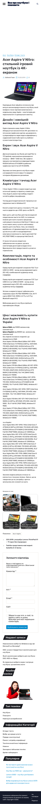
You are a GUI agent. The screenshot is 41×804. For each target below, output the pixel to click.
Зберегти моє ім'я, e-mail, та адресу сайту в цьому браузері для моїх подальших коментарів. (21, 618)
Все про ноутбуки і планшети (18, 4)
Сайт (8, 607)
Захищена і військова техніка (14, 749)
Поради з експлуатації (11, 737)
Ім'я (8, 590)
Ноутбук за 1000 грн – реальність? (19, 771)
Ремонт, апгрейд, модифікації (14, 740)
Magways (35, 800)
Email (9, 598)
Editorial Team (10, 77)
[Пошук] (37, 4)
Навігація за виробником (12, 719)
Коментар (11, 571)
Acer (4, 55)
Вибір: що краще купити (12, 734)
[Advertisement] (20, 29)
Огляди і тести (20, 55)
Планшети (7, 716)
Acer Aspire (17, 534)
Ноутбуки (10, 55)
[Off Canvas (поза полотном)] (4, 4)
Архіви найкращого (10, 752)
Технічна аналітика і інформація (15, 743)
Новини (6, 746)
